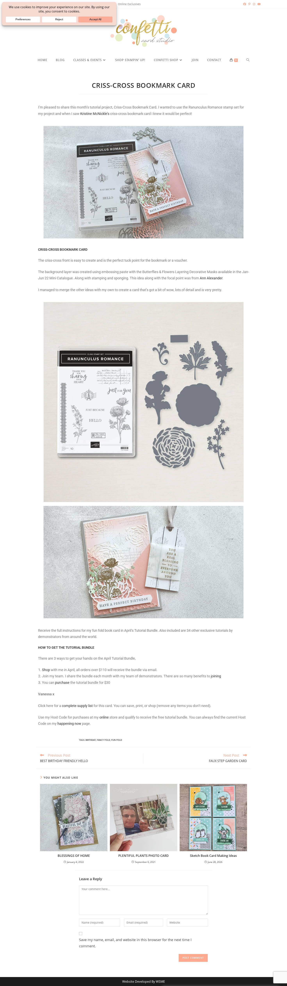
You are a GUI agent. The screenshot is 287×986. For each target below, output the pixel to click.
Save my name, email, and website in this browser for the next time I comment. (135, 942)
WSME (160, 981)
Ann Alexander (211, 278)
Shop (46, 670)
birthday (91, 739)
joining (216, 676)
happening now (69, 723)
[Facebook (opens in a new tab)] (244, 4)
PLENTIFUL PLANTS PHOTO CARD (143, 856)
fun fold (116, 739)
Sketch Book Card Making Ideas (213, 856)
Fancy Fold (103, 739)
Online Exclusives (129, 4)
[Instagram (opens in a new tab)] (254, 4)
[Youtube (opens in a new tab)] (258, 4)
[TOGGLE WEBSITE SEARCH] (248, 60)
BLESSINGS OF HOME (74, 856)
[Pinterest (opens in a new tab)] (249, 4)
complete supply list (77, 706)
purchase (62, 682)
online (104, 717)
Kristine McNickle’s (94, 114)
